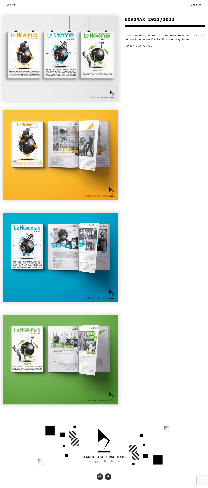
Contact (196, 5)
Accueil (11, 5)
